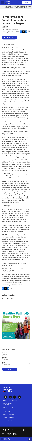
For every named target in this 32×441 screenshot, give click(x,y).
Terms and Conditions (8, 414)
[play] (2, 439)
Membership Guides (8, 421)
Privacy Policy (6, 411)
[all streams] (30, 439)
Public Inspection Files (8, 407)
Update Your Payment (8, 417)
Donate (27, 2)
